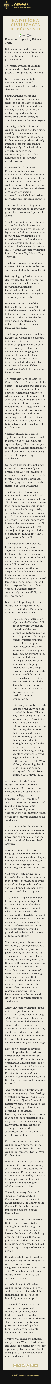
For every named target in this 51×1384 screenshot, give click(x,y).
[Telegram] (23, 1365)
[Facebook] (15, 1365)
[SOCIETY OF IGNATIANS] (18, 8)
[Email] (36, 1365)
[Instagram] (27, 1365)
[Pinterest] (32, 1365)
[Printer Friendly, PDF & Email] (25, 35)
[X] (19, 1365)
